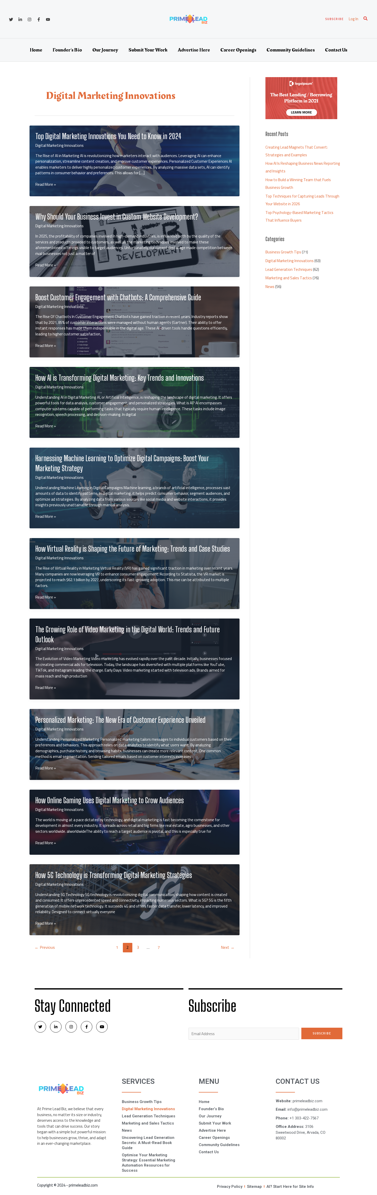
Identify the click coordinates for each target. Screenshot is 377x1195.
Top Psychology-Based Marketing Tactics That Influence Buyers (299, 216)
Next (227, 947)
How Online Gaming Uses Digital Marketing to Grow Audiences (109, 800)
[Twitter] (11, 19)
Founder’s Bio (67, 50)
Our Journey (105, 50)
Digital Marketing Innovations (59, 145)
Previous (45, 947)
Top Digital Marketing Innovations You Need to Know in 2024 (108, 136)
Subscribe (322, 1033)
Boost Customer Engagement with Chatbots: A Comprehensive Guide (118, 297)
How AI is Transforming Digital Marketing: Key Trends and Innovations (119, 377)
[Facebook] (39, 19)
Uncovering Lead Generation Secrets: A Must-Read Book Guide (148, 1142)
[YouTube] (48, 19)
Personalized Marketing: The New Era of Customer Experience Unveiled (120, 719)
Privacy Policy (229, 1186)
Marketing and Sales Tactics (288, 278)
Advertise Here (194, 50)
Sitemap (254, 1186)
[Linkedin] (20, 19)
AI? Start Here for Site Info (290, 1186)
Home (36, 50)
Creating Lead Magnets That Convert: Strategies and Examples (296, 151)
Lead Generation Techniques (288, 269)
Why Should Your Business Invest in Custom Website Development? (116, 216)
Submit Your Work (147, 50)
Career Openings (238, 50)
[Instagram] (29, 19)
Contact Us (336, 50)
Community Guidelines (290, 50)
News (269, 286)
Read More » (45, 185)
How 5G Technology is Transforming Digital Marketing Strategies (113, 875)
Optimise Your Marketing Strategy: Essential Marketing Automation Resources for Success (148, 1163)
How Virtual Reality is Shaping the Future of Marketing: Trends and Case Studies (132, 548)
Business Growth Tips (283, 252)
